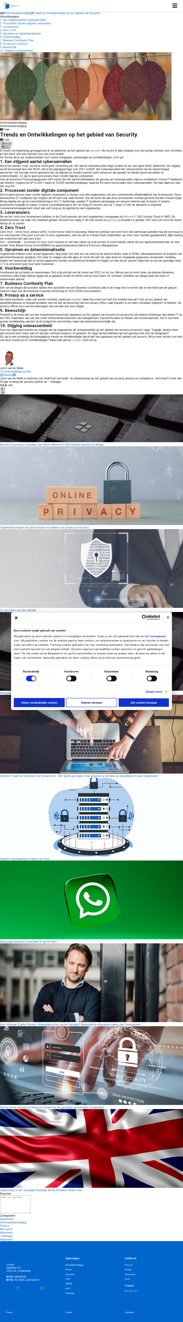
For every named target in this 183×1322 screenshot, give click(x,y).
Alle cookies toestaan (143, 702)
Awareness (7, 1219)
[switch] (71, 678)
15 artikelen (7, 371)
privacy (113, 220)
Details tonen (154, 691)
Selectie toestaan (91, 702)
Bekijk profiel (23, 371)
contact (77, 340)
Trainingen (6, 1236)
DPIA (3, 264)
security (95, 150)
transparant (158, 636)
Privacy (4, 1226)
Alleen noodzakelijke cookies (39, 702)
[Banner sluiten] (168, 617)
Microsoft (130, 216)
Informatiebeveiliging (13, 1222)
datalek (76, 299)
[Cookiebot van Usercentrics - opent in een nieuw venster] (144, 617)
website (8, 375)
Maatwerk (6, 1232)
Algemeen (6, 1239)
